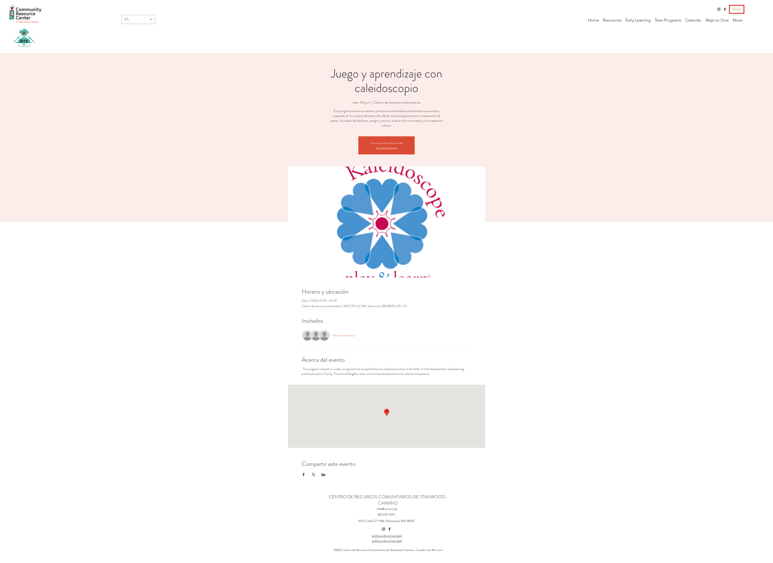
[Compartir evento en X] (313, 474)
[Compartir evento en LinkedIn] (323, 474)
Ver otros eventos (386, 147)
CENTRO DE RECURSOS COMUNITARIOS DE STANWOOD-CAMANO (388, 500)
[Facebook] (725, 9)
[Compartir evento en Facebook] (304, 474)
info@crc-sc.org (387, 509)
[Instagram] (719, 9)
